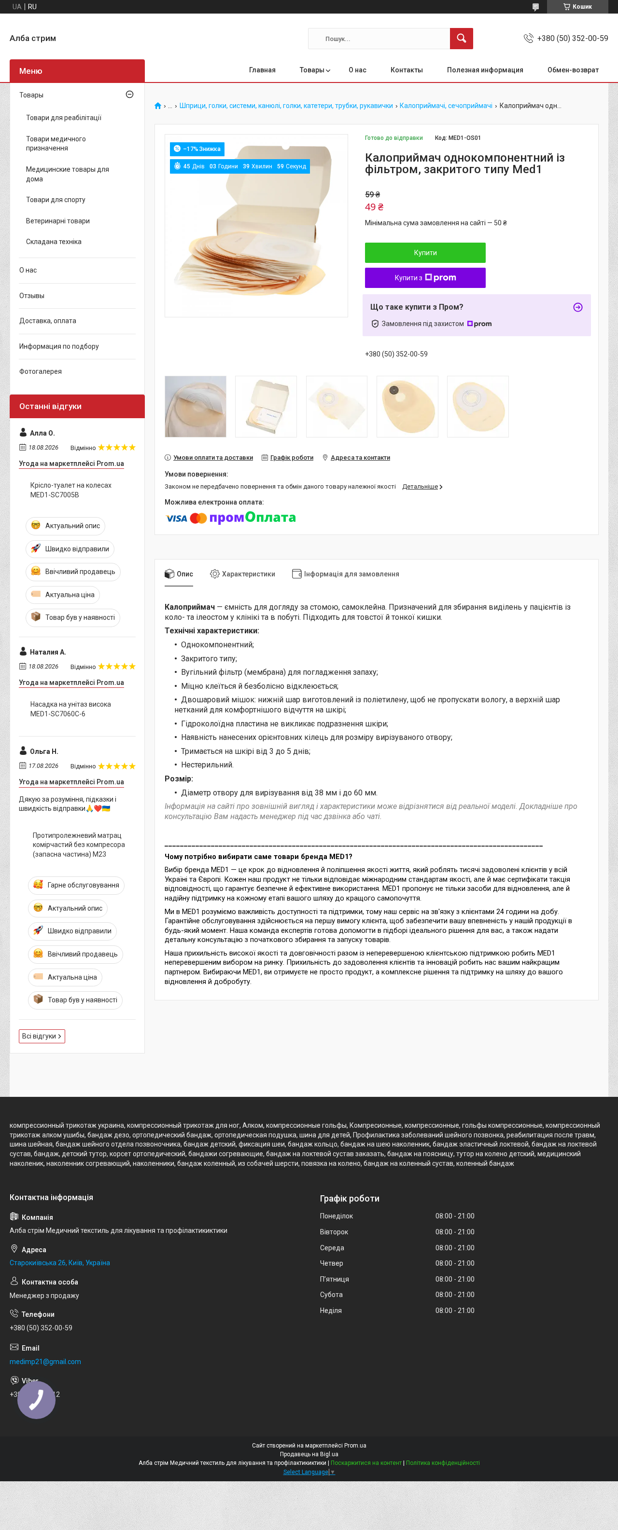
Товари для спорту (55, 200)
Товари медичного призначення (56, 143)
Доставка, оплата (47, 321)
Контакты (407, 70)
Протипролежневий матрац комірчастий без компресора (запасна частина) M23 (79, 845)
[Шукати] (461, 38)
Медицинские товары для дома (67, 174)
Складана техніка (54, 242)
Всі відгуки (39, 1036)
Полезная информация (485, 70)
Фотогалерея (40, 371)
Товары (312, 70)
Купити (425, 253)
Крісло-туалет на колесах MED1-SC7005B (71, 490)
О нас (357, 70)
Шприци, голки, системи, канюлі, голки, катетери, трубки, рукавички (286, 105)
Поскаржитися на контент (366, 1463)
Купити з (408, 278)
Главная (262, 70)
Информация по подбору (59, 346)
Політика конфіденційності (443, 1463)
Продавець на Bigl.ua (309, 1454)
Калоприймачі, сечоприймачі (446, 105)
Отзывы (31, 296)
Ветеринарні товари (58, 221)
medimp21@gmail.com (45, 1362)
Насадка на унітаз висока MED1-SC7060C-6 (70, 709)
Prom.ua (355, 1445)
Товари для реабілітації (63, 118)
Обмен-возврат (573, 70)
